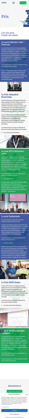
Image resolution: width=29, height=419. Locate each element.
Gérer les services (5, 406)
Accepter (14, 410)
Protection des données (18, 417)
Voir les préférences (14, 414)
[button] (27, 394)
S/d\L (4, 3)
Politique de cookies (9, 417)
